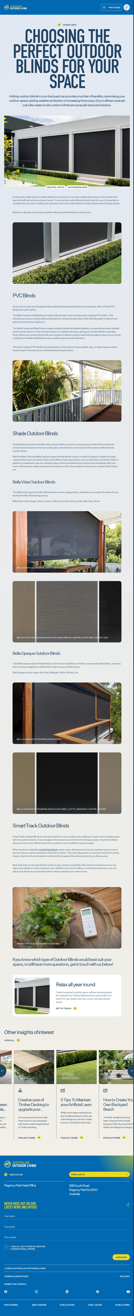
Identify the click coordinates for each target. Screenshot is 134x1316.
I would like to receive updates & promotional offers (27, 1247)
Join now (121, 1257)
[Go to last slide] (3, 1070)
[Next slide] (131, 1070)
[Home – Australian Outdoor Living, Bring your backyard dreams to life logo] (15, 7)
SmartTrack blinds (48, 849)
